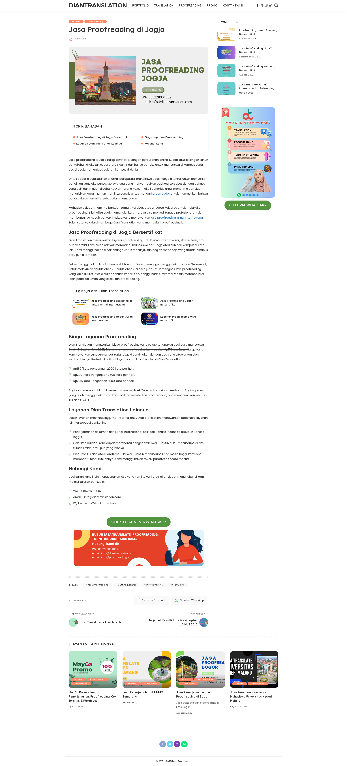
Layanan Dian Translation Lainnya (99, 143)
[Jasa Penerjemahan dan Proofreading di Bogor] (200, 669)
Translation (80, 683)
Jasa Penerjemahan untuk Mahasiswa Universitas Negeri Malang (251, 696)
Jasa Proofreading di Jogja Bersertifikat (103, 137)
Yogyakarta (178, 585)
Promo (76, 21)
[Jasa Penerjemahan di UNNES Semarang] (147, 669)
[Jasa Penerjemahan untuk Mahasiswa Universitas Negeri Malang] (254, 669)
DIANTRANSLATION (98, 5)
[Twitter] (262, 5)
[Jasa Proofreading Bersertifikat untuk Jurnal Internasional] (104, 303)
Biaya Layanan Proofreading (163, 137)
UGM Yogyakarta (127, 585)
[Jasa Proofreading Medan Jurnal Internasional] (104, 319)
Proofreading (95, 21)
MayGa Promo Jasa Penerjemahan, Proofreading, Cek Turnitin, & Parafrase (92, 696)
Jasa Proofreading (98, 585)
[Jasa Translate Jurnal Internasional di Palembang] (226, 88)
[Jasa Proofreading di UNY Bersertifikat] (226, 52)
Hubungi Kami (153, 143)
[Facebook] (257, 5)
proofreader (161, 194)
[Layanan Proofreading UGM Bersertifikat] (173, 319)
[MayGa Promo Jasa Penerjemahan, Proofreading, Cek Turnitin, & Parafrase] (93, 669)
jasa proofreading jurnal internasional (177, 218)
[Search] (276, 5)
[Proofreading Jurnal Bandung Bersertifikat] (226, 34)
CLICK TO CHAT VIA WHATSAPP (138, 522)
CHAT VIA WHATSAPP (248, 205)
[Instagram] (266, 5)
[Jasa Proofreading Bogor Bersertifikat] (173, 303)
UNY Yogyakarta (154, 585)
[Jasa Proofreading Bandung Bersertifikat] (226, 70)
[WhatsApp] (270, 5)
